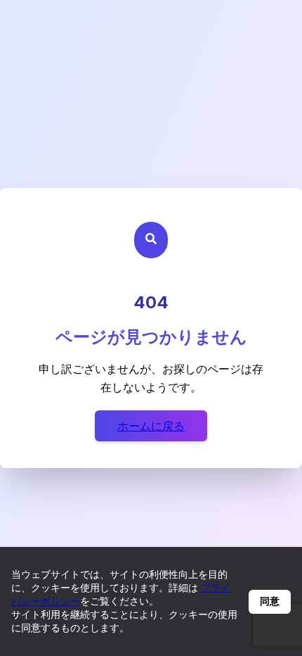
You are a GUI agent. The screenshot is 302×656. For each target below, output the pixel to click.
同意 (270, 601)
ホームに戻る (151, 426)
